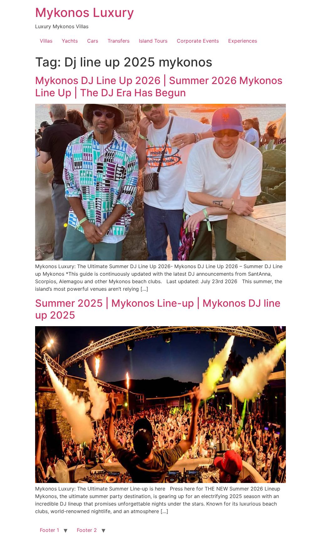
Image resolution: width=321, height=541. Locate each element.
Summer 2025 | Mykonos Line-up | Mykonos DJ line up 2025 (158, 309)
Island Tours (153, 41)
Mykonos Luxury (84, 12)
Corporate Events (198, 41)
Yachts (70, 41)
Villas (46, 41)
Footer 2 (87, 530)
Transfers (118, 41)
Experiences (242, 41)
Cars (92, 41)
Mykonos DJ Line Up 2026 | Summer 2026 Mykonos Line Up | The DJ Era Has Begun (158, 86)
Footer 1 (49, 530)
